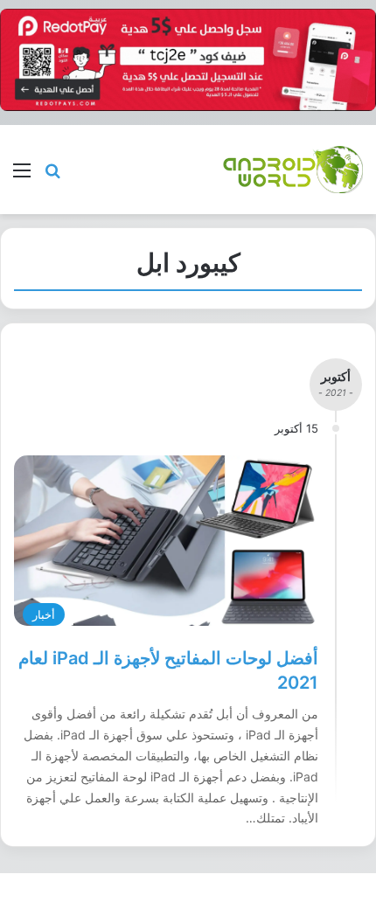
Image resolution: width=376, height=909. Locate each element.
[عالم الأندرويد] (293, 169)
